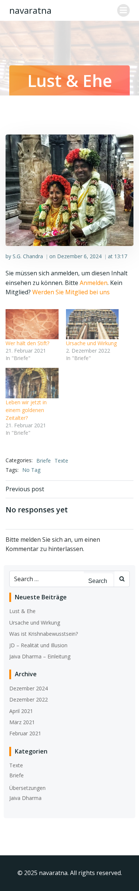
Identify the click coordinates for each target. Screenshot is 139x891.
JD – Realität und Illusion (38, 645)
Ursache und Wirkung (91, 343)
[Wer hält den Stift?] (32, 324)
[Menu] (123, 10)
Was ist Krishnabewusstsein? (43, 633)
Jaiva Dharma (25, 797)
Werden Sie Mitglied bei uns (71, 292)
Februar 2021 (25, 733)
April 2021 (21, 711)
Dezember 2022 (28, 699)
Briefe (43, 460)
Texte (61, 460)
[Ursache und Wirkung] (92, 324)
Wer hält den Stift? (27, 343)
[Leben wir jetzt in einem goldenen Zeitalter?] (32, 383)
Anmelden (93, 283)
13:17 (120, 256)
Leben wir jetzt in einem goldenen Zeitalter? (26, 410)
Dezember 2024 (28, 688)
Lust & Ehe (22, 611)
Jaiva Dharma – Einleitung (39, 656)
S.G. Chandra (28, 256)
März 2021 (22, 722)
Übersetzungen (27, 787)
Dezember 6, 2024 (79, 256)
